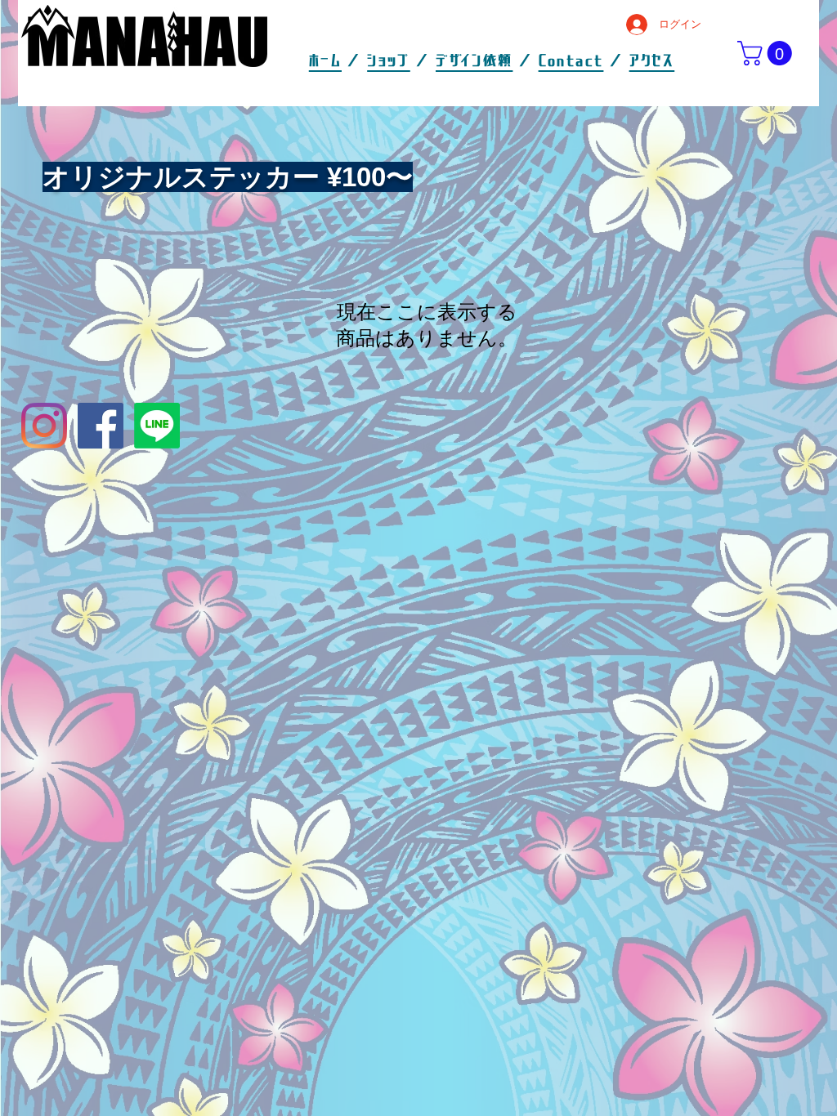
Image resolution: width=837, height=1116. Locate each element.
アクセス (652, 61)
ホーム (325, 61)
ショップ (388, 61)
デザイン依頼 (474, 61)
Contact (571, 61)
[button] (767, 53)
